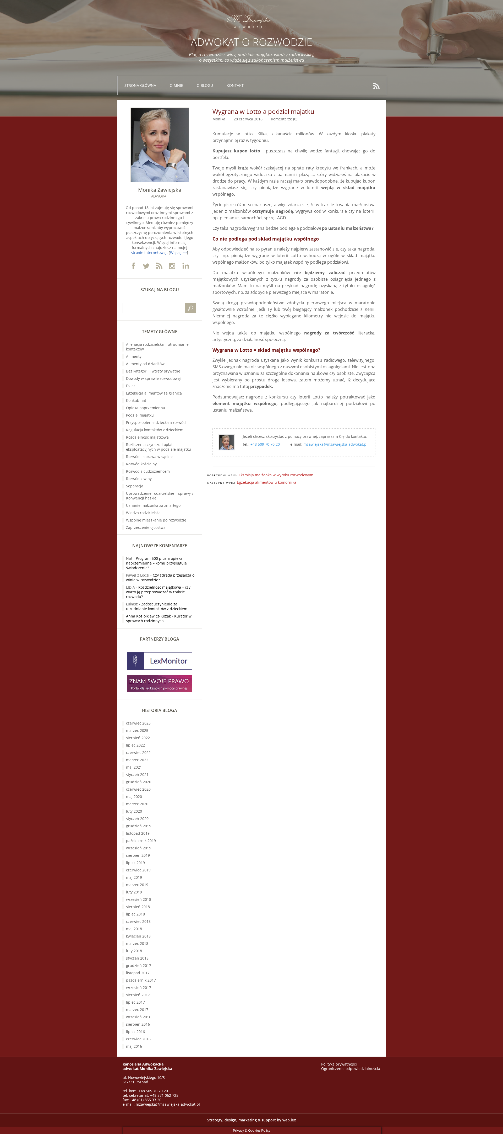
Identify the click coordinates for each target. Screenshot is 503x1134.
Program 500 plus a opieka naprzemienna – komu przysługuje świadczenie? (156, 563)
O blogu (205, 85)
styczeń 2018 (137, 958)
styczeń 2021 (137, 774)
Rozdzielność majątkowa (147, 437)
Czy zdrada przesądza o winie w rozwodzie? (160, 577)
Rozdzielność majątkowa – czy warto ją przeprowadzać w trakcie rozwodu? (158, 592)
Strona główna (140, 85)
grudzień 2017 (138, 965)
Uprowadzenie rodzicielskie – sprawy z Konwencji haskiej (160, 496)
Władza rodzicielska (143, 512)
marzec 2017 (137, 1009)
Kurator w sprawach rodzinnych (159, 618)
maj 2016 (134, 1046)
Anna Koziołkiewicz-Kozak (148, 616)
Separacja (134, 485)
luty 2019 (134, 892)
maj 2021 (134, 767)
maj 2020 (134, 796)
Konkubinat (136, 400)
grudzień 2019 (138, 825)
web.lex (289, 1119)
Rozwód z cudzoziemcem (148, 471)
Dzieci (131, 385)
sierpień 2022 (138, 737)
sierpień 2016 (138, 1024)
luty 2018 (134, 950)
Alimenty (133, 356)
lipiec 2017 (135, 1002)
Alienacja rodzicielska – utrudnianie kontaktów (157, 347)
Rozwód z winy (139, 478)
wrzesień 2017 (138, 987)
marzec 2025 (137, 730)
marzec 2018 (137, 943)
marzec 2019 (137, 884)
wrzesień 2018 (138, 899)
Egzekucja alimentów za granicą (154, 393)
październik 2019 (141, 840)
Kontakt (235, 85)
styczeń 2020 (137, 818)
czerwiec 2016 (138, 1038)
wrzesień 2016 (138, 1016)
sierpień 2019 (138, 855)
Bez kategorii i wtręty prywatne (153, 371)
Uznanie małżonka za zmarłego (153, 505)
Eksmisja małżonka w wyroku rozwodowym (276, 474)
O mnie (176, 85)
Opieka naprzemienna (145, 407)
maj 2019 (134, 877)
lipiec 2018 (135, 914)
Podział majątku (140, 415)
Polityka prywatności (339, 1064)
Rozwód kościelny (141, 463)
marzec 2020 (137, 803)
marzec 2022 (137, 759)
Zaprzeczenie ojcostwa (146, 527)
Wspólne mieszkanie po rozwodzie (156, 520)
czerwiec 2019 (138, 869)
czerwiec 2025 (138, 723)
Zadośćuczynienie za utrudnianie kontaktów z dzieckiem (156, 606)
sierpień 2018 (138, 906)
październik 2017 (141, 980)
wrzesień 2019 (138, 847)
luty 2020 (134, 811)
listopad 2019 (138, 833)
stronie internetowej (149, 252)
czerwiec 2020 (138, 789)
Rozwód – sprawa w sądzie (149, 456)
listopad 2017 (138, 972)
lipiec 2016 (135, 1031)
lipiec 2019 (135, 862)
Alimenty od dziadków (145, 363)
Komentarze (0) (284, 118)
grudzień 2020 (138, 781)
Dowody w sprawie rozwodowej (153, 378)
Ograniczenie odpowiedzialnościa (350, 1068)
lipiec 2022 (135, 745)
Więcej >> (178, 252)
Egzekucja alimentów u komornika (266, 482)
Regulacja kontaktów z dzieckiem (154, 429)
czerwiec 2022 (138, 752)
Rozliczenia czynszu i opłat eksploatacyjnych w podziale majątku (158, 447)
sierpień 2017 (138, 994)
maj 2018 (134, 928)
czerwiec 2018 (138, 921)
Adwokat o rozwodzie (251, 42)
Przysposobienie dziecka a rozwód (156, 422)
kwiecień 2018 (138, 936)
